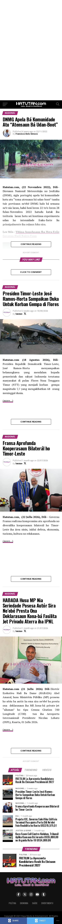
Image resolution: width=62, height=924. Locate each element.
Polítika (12, 903)
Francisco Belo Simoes (27, 134)
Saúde (34, 903)
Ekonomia (24, 903)
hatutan (19, 314)
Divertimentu (47, 903)
